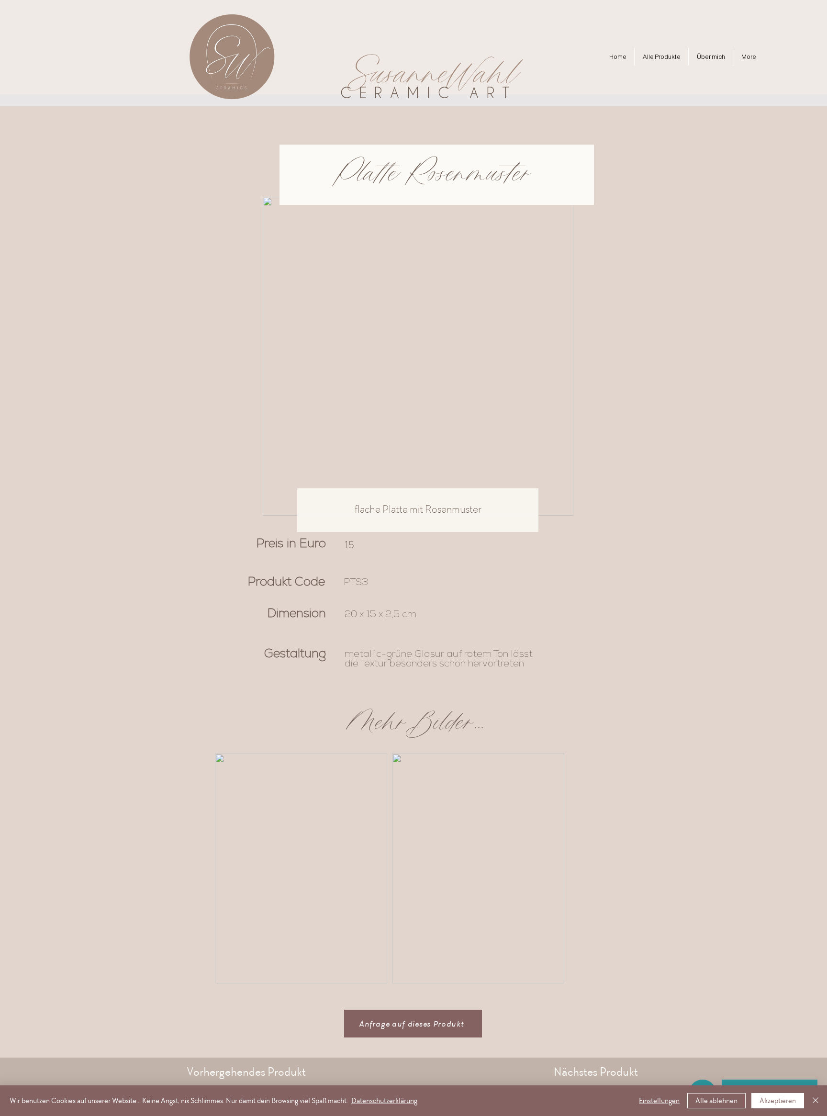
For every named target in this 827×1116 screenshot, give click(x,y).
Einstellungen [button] (659, 1100)
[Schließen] (815, 1100)
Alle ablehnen (716, 1100)
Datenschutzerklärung (384, 1100)
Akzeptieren (778, 1100)
